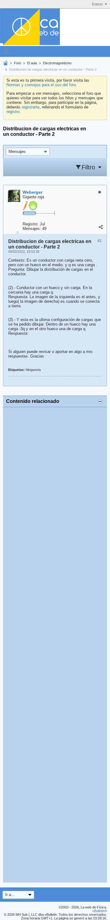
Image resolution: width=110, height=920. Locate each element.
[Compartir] (100, 227)
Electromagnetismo (57, 63)
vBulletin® (99, 911)
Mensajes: (32, 228)
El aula (32, 63)
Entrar (97, 4)
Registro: (30, 224)
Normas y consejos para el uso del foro (41, 85)
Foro (17, 63)
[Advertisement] (55, 644)
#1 (99, 241)
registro (13, 111)
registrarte (30, 107)
